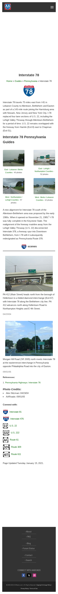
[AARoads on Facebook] (23, 575)
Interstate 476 (17, 418)
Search (29, 560)
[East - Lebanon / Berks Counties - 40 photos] (14, 165)
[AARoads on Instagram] (34, 575)
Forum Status (29, 548)
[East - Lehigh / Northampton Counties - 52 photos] (44, 164)
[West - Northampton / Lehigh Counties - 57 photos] (14, 193)
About (29, 531)
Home (9, 81)
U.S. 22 (13, 425)
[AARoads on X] (29, 575)
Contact (28, 555)
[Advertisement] (29, 42)
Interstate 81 (16, 412)
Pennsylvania (30, 81)
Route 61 (14, 439)
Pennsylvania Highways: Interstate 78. (23, 382)
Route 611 (16, 454)
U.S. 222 (15, 432)
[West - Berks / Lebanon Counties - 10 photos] (44, 193)
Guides (18, 81)
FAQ (29, 536)
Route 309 (16, 447)
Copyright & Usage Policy (43, 585)
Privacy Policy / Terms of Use (29, 588)
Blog (29, 543)
